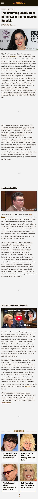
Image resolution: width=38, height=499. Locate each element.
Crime (3, 9)
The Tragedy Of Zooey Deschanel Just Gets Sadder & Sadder (10, 455)
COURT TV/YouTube (31, 209)
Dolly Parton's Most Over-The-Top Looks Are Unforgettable (27, 485)
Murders (11, 9)
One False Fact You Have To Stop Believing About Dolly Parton (28, 456)
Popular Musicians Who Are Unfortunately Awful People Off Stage (9, 486)
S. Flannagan (7, 24)
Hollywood (13, 56)
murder (27, 386)
